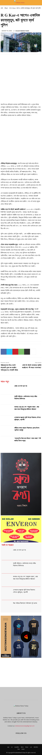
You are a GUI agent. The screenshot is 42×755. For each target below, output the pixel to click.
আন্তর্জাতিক (16, 747)
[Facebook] (4, 352)
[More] (33, 352)
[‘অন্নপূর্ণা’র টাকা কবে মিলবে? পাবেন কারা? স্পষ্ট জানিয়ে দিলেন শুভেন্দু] (7, 441)
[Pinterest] (15, 352)
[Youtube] (29, 739)
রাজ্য (8, 747)
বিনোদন (26, 747)
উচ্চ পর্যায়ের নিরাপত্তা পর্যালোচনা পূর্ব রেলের (25, 603)
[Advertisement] (21, 81)
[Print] (27, 352)
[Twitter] (9, 352)
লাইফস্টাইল (36, 747)
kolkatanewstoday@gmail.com (24, 726)
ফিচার (19, 749)
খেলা (31, 747)
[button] (3, 2)
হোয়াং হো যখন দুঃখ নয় (20, 386)
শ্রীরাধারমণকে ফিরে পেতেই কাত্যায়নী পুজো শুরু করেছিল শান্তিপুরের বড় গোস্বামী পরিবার (9, 367)
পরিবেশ (22, 747)
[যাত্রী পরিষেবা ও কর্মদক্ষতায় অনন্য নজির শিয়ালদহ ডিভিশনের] (7, 399)
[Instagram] (18, 739)
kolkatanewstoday (22, 31)
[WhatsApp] (21, 352)
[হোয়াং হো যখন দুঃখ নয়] (7, 389)
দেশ (12, 747)
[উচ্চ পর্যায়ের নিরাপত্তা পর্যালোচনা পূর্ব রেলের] (7, 606)
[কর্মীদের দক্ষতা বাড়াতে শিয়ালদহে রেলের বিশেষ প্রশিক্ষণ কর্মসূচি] (7, 431)
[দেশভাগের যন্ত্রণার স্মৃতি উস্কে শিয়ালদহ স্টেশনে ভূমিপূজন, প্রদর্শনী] (7, 420)
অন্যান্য (22, 749)
